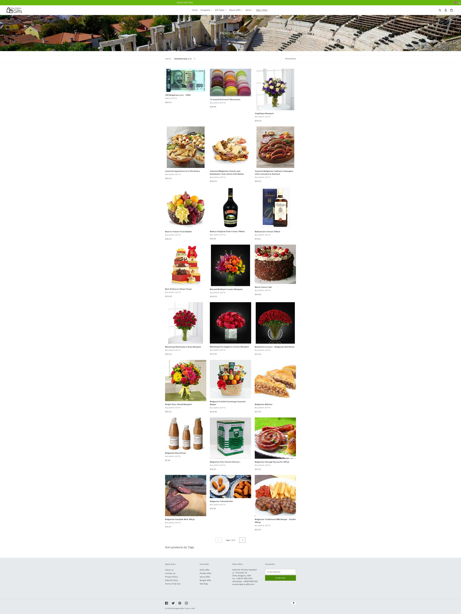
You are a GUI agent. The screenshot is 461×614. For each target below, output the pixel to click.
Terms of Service (172, 584)
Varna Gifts (205, 577)
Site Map (204, 584)
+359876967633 (250, 581)
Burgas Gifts (205, 580)
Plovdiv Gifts (205, 573)
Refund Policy (171, 580)
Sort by (168, 59)
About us (169, 570)
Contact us (170, 573)
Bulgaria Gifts (179, 608)
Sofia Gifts (204, 570)
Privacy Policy (171, 577)
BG (172, 608)
